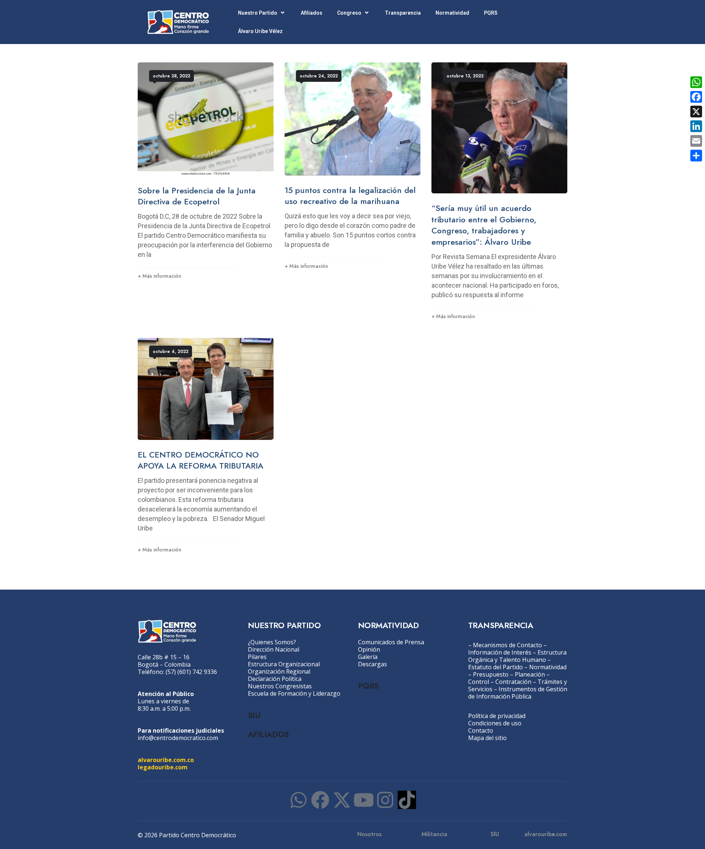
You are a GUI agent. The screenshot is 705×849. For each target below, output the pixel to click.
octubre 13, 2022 (465, 76)
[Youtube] (363, 800)
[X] (696, 111)
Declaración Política (274, 679)
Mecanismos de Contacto (507, 645)
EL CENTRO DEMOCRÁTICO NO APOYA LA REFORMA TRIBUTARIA (200, 460)
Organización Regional (279, 671)
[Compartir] (696, 155)
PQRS (491, 13)
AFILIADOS (268, 734)
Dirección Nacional (273, 649)
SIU (254, 715)
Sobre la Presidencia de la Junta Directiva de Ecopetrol (197, 196)
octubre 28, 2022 (171, 76)
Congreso (349, 13)
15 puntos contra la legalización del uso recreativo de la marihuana (350, 195)
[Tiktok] (407, 800)
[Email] (696, 141)
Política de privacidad (496, 716)
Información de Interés (499, 652)
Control (478, 682)
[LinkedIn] (696, 126)
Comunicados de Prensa (391, 642)
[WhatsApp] (696, 82)
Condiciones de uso (494, 723)
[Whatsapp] (298, 800)
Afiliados (311, 13)
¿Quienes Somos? (272, 642)
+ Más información (159, 275)
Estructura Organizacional (284, 664)
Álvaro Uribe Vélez (260, 31)
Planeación (530, 674)
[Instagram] (385, 800)
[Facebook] (320, 800)
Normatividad (452, 13)
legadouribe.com (163, 767)
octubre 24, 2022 (319, 76)
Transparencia (403, 13)
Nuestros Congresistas (280, 686)
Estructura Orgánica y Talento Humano (517, 656)
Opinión (369, 649)
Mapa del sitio (487, 738)
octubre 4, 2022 (170, 351)
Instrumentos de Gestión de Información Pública (517, 692)
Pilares (257, 657)
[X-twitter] (342, 800)
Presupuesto (491, 674)
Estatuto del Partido (495, 667)
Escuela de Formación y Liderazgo (294, 693)
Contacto (480, 730)
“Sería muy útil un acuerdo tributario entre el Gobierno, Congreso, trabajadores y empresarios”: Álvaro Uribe (483, 225)
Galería (367, 657)
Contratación (513, 682)
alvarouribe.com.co (166, 760)
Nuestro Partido (257, 13)
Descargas (372, 664)
